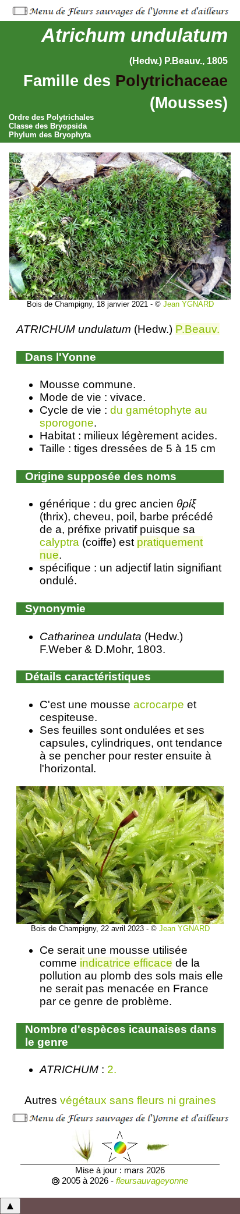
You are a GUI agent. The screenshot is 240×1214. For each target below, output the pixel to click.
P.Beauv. (197, 329)
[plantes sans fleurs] (157, 1146)
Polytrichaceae (171, 81)
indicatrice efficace (126, 963)
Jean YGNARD (188, 304)
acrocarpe (158, 704)
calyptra (59, 542)
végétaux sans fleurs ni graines (138, 1100)
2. (113, 1069)
